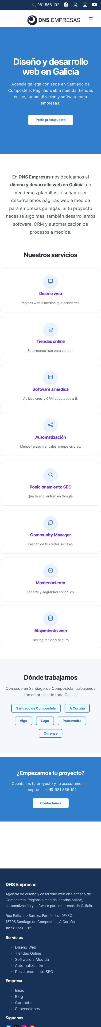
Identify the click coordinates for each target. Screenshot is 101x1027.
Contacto (23, 1002)
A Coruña (77, 708)
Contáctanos (50, 803)
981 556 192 (21, 928)
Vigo (23, 721)
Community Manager (50, 534)
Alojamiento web (50, 630)
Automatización (50, 437)
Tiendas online (50, 341)
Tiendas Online (28, 953)
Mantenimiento (50, 582)
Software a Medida (32, 959)
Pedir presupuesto (51, 120)
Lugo (45, 721)
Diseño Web (25, 947)
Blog (19, 996)
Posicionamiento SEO (51, 486)
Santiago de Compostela (36, 708)
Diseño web (50, 293)
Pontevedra (72, 721)
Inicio (19, 990)
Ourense (51, 733)
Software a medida (50, 389)
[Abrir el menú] (90, 18)
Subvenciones (27, 1008)
